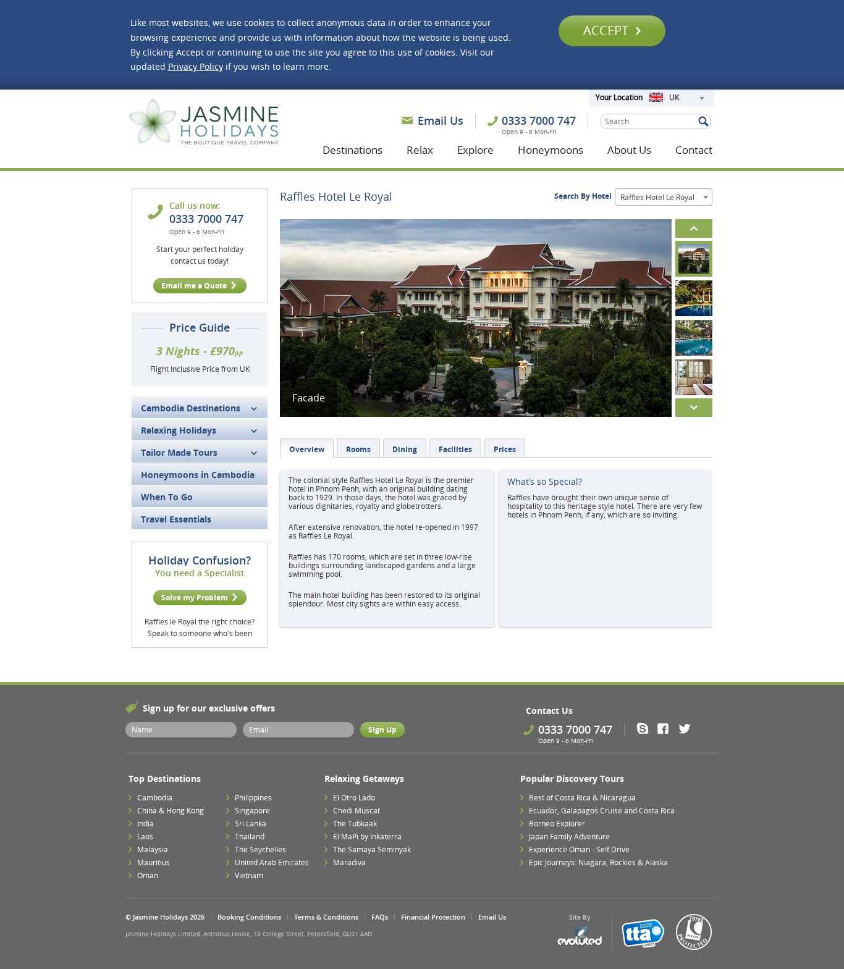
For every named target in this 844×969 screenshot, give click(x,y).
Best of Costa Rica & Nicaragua (582, 797)
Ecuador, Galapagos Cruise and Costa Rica (602, 810)
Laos (145, 836)
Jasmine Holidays (204, 122)
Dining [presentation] (404, 449)
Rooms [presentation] (358, 449)
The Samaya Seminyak (372, 849)
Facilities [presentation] (455, 449)
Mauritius (153, 862)
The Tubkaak (355, 823)
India (145, 823)
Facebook (667, 728)
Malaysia (152, 849)
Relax (420, 150)
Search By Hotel (583, 196)
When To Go (167, 497)
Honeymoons (550, 150)
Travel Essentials (176, 519)
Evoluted (579, 936)
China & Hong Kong (170, 810)
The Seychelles (260, 849)
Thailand (249, 836)
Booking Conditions (249, 916)
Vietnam (249, 875)
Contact (693, 150)
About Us (629, 150)
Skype (646, 728)
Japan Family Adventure (569, 836)
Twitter (687, 728)
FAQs (379, 916)
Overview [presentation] (306, 449)
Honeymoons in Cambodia (198, 474)
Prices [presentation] (505, 449)
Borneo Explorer (557, 823)
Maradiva (349, 862)
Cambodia (154, 797)
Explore (475, 150)
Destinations (352, 150)
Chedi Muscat (356, 810)
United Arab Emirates (272, 862)
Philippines (253, 797)
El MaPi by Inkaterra (367, 836)
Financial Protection (433, 916)
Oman (147, 875)
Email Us (440, 120)
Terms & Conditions (326, 916)
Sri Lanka (250, 823)
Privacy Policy (195, 66)
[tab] (307, 447)
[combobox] (676, 98)
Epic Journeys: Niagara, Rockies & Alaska (598, 862)
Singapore (252, 810)
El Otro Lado (354, 797)
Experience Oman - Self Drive (579, 849)
